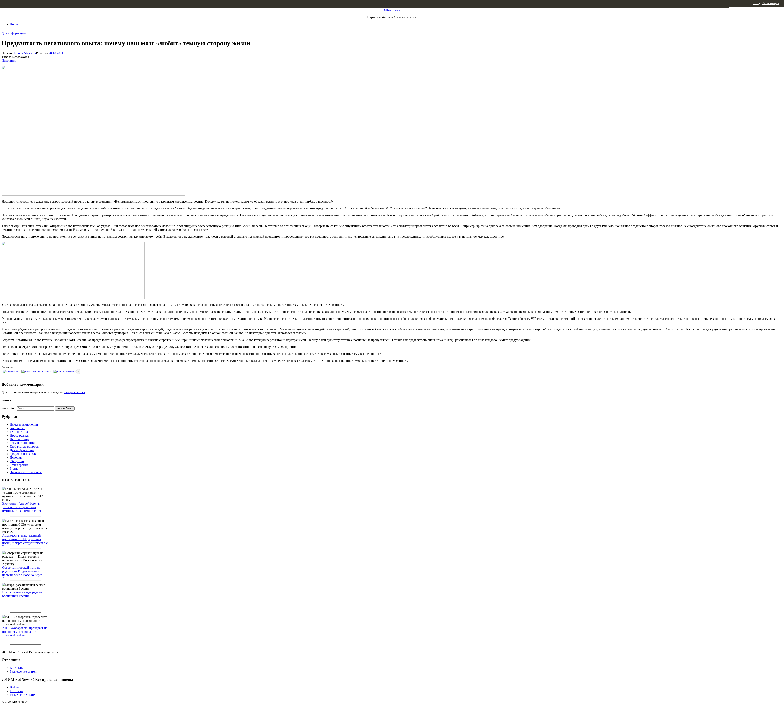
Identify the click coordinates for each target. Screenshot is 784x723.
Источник (9, 60)
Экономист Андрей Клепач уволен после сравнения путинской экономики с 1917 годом (22, 509)
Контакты (16, 668)
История (16, 457)
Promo (14, 468)
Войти (14, 687)
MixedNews (392, 10)
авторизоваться (74, 392)
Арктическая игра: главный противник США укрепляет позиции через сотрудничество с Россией (25, 541)
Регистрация (770, 3)
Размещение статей (23, 671)
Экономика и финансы (26, 472)
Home (14, 24)
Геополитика (19, 431)
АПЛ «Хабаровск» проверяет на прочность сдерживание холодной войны (24, 631)
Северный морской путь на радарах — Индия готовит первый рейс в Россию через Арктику (22, 573)
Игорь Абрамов (25, 53)
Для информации (14, 33)
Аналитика (17, 428)
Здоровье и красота (23, 454)
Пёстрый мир (19, 439)
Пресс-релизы (19, 435)
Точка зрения (19, 465)
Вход (756, 3)
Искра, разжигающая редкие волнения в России (22, 594)
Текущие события (22, 442)
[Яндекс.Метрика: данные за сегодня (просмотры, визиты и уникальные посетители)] (33, 709)
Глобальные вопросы (24, 446)
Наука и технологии (24, 424)
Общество (17, 461)
